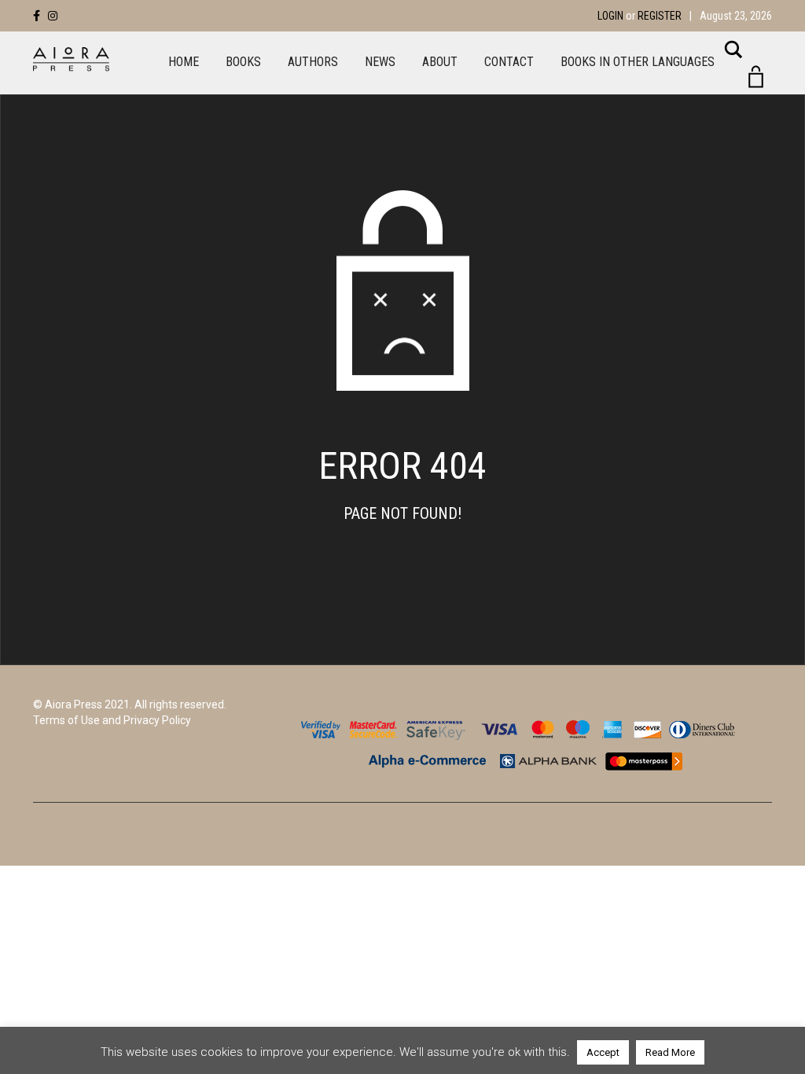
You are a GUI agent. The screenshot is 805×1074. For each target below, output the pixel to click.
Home (183, 61)
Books (243, 61)
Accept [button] (602, 1052)
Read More (670, 1052)
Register (660, 15)
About (440, 61)
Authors (313, 61)
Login (610, 15)
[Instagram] (52, 15)
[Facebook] (36, 15)
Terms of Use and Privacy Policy (112, 720)
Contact (509, 61)
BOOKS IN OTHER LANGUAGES (638, 61)
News (380, 61)
